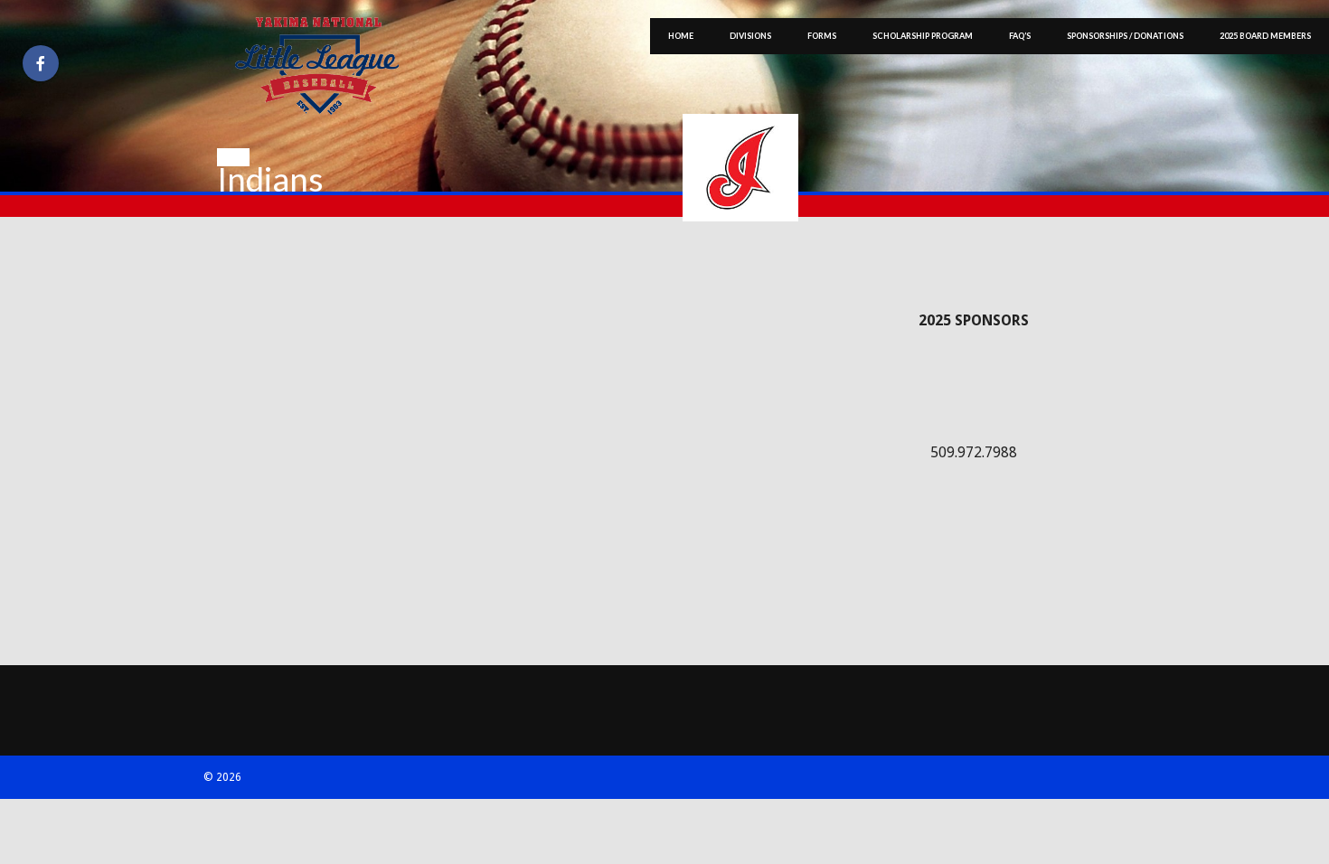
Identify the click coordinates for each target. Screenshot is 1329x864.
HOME (680, 36)
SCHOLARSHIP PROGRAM (922, 36)
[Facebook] (41, 63)
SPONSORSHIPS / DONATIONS (1125, 36)
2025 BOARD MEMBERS (1265, 36)
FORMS (821, 36)
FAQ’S (1020, 36)
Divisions (750, 36)
